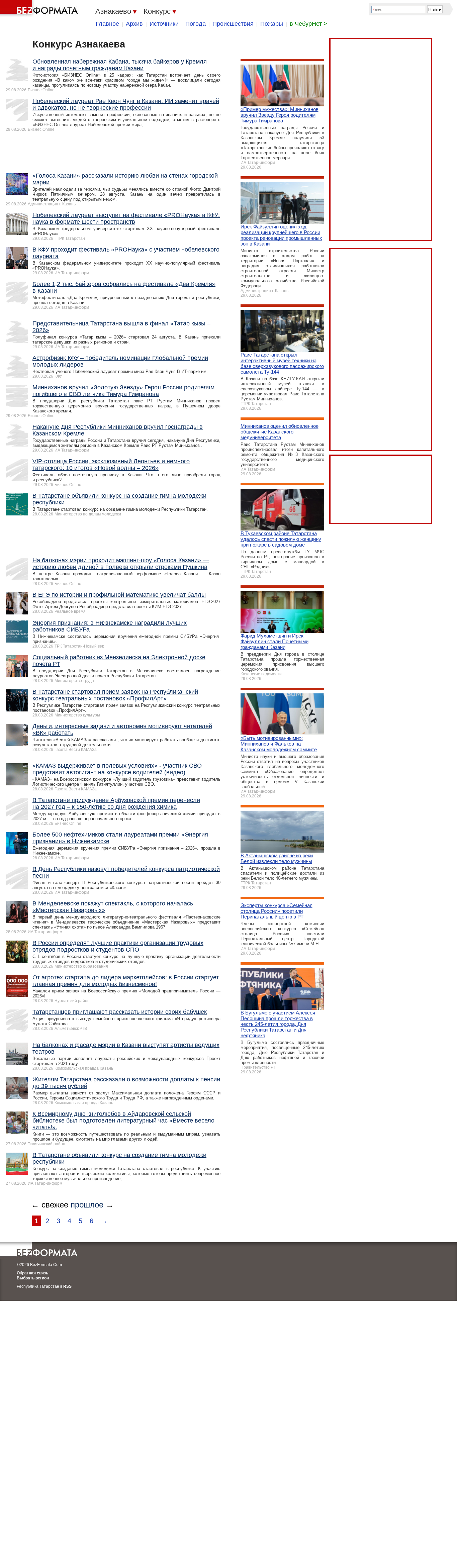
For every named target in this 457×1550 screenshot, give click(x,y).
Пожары (271, 23)
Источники (164, 23)
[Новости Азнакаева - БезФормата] (40, 8)
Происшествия (233, 23)
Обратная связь (32, 1273)
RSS (67, 1286)
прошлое (87, 1204)
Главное (107, 23)
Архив (134, 23)
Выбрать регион (33, 1278)
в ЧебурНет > (308, 23)
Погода (195, 23)
